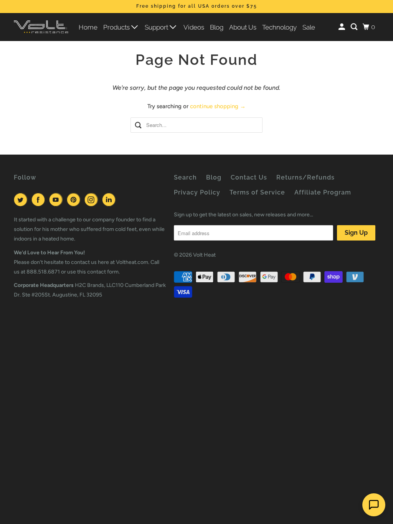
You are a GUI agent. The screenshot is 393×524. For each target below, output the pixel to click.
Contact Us (249, 177)
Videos (193, 27)
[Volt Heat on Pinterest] (75, 199)
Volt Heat (204, 255)
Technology (279, 27)
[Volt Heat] (41, 26)
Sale (308, 27)
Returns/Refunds (305, 177)
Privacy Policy (197, 192)
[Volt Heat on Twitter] (22, 199)
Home (88, 27)
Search (185, 177)
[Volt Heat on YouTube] (57, 199)
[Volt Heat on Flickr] (121, 199)
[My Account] (342, 27)
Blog (216, 27)
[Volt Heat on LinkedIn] (110, 199)
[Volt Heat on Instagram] (92, 199)
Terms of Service (257, 192)
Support (157, 27)
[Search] (354, 27)
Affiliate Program (322, 192)
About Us (242, 27)
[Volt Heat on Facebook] (39, 199)
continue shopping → (218, 106)
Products (117, 27)
